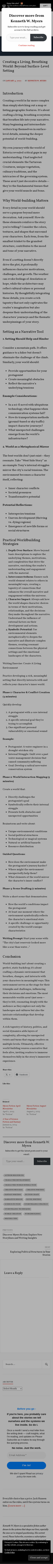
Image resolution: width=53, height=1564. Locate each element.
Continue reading (26, 45)
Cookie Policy (10, 1553)
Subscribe (38, 37)
